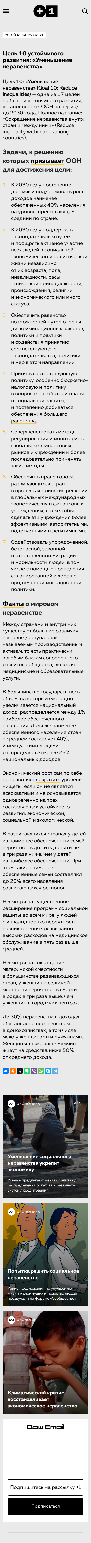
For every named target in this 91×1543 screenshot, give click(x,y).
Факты (13, 604)
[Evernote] (27, 1071)
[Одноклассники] (13, 1071)
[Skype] (48, 1071)
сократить (48, 779)
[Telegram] (55, 1071)
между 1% (73, 712)
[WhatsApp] (41, 1071)
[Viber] (34, 1071)
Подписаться (45, 1506)
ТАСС (76, 1103)
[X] (20, 1071)
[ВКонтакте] (6, 1071)
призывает (47, 161)
